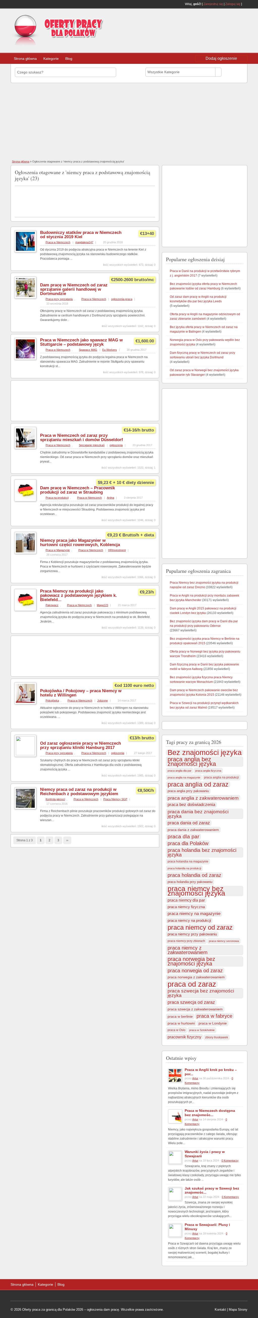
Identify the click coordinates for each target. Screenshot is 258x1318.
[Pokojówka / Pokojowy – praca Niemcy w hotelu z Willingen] (25, 703)
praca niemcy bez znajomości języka (196, 891)
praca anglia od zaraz (198, 784)
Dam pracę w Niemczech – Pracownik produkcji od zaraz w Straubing (77, 490)
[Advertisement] (207, 23)
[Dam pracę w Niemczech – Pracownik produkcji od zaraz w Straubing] (25, 500)
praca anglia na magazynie (184, 777)
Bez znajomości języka (205, 752)
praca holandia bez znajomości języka (202, 852)
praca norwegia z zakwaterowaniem (196, 977)
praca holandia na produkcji (184, 868)
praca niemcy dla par (186, 900)
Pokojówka (52, 700)
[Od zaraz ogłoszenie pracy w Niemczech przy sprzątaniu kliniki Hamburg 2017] (25, 754)
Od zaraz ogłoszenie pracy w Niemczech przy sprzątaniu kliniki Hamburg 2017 (80, 745)
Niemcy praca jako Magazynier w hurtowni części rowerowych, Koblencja (80, 542)
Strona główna (25, 59)
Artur (195, 1078)
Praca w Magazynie (58, 550)
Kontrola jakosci (55, 799)
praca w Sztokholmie (202, 1030)
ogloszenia (116, 445)
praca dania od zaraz (189, 822)
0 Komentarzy (230, 1160)
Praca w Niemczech (58, 242)
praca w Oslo (176, 1030)
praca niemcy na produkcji (189, 921)
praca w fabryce (214, 1016)
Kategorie (51, 59)
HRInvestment (117, 550)
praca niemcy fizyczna (186, 907)
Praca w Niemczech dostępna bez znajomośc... (210, 1113)
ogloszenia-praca (121, 299)
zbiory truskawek (216, 1037)
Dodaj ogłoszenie (221, 58)
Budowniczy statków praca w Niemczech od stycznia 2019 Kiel (80, 234)
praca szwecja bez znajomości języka (201, 993)
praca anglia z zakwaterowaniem (203, 798)
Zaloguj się (232, 4)
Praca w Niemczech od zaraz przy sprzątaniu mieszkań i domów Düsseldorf (81, 437)
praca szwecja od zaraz (191, 1002)
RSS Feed (245, 4)
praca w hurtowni (181, 1023)
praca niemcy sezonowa (224, 941)
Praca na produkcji (57, 497)
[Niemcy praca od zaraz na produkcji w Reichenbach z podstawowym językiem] (25, 808)
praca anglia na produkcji (221, 777)
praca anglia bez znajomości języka (192, 762)
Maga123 (102, 605)
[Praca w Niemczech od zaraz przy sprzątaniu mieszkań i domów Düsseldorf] (25, 448)
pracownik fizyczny (184, 1037)
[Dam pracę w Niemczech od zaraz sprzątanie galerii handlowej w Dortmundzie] (25, 297)
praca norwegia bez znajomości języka (191, 961)
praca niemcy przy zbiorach (186, 941)
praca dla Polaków (188, 843)
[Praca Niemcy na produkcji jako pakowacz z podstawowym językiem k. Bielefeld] (25, 610)
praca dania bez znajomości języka (198, 814)
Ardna (110, 497)
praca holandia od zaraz (194, 875)
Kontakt (220, 1309)
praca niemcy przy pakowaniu (192, 934)
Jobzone (102, 700)
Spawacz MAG (88, 349)
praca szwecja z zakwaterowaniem (195, 1009)
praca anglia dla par (179, 770)
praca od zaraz (192, 984)
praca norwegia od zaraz (195, 970)
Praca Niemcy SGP (115, 799)
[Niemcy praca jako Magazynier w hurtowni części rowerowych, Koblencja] (25, 553)
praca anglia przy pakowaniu (188, 791)
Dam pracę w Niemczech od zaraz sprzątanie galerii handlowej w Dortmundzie (74, 289)
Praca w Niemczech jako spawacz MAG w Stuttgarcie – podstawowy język (81, 342)
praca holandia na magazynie (188, 861)
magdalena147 (84, 242)
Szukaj (233, 72)
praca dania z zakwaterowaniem (193, 830)
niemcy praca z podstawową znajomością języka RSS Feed (153, 171)
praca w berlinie (180, 1016)
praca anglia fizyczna (208, 770)
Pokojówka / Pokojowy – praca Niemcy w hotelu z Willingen (80, 692)
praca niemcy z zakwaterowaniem (188, 950)
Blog (68, 59)
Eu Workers (109, 349)
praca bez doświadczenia (191, 804)
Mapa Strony (238, 1309)
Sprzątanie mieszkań (92, 445)
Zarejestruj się (213, 4)
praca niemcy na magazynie (194, 913)
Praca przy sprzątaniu (59, 299)
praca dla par (183, 836)
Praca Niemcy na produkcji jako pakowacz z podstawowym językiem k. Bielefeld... (78, 595)
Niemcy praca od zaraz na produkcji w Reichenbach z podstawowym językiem (79, 791)
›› (67, 840)
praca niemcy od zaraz (200, 927)
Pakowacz (52, 605)
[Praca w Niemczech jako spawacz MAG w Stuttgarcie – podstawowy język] (25, 359)
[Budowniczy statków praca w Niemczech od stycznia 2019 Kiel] (25, 251)
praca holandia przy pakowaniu (190, 882)
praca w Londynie (213, 1023)
